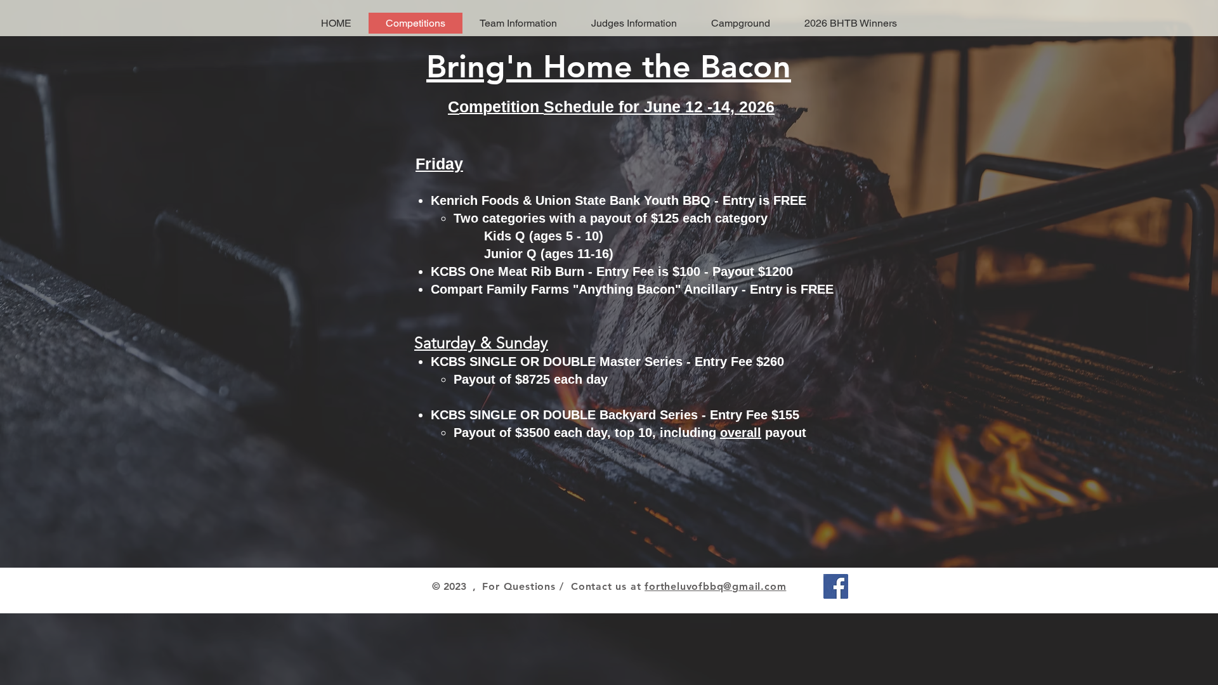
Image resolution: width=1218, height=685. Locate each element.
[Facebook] (835, 586)
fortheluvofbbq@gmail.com (715, 586)
